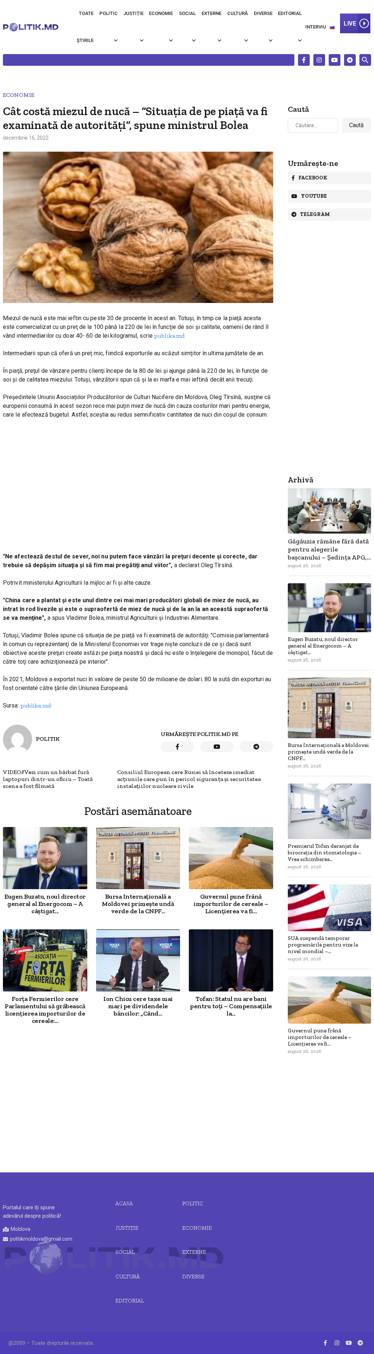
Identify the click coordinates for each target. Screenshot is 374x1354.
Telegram (315, 214)
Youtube (314, 196)
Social (187, 13)
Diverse (263, 13)
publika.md (169, 335)
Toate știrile (85, 27)
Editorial (290, 13)
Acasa (124, 1203)
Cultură (237, 13)
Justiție (133, 13)
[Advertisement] (138, 479)
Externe (211, 13)
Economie (161, 13)
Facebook (312, 178)
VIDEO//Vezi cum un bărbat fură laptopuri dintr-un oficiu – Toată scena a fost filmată (48, 779)
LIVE (350, 23)
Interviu (315, 27)
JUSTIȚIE (126, 1228)
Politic (108, 13)
